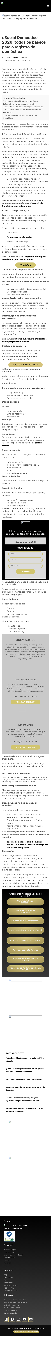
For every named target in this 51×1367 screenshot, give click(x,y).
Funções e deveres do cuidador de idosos (24, 1079)
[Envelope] (30, 1319)
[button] (48, 6)
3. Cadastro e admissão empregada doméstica (23, 107)
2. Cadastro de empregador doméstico (19, 104)
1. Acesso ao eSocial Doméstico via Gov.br (20, 101)
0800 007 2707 (19, 1226)
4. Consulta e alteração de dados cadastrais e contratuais (22, 111)
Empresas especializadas (19, 237)
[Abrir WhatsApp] (45, 1361)
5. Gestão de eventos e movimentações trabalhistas (20, 116)
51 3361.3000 (17, 1229)
